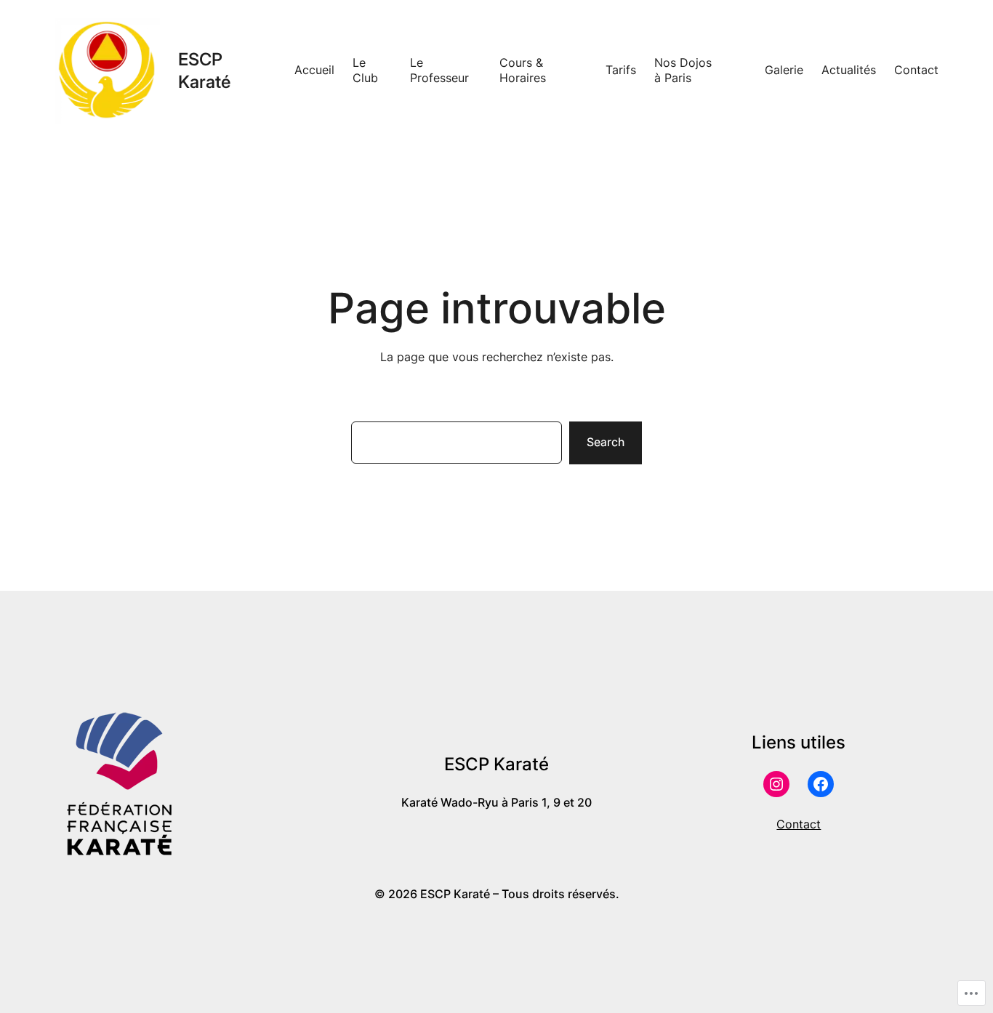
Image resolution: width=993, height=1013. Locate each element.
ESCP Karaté (204, 70)
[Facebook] (821, 784)
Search (605, 442)
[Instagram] (776, 784)
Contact (798, 824)
